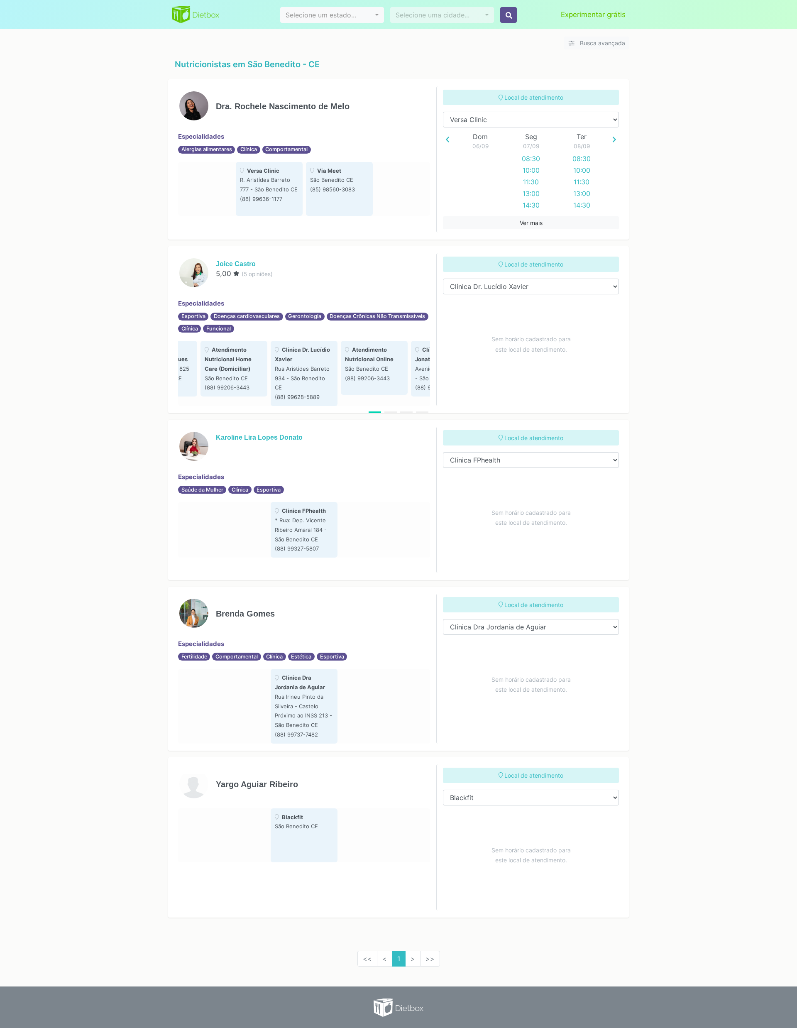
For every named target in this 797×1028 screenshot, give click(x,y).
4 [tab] (422, 412)
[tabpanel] (269, 189)
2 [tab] (390, 412)
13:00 (531, 193)
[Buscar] (508, 15)
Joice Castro (236, 263)
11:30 (531, 182)
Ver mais (531, 222)
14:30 (531, 205)
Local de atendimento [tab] (533, 97)
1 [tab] (375, 412)
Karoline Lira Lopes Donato (259, 437)
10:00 (531, 170)
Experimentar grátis (593, 14)
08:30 (531, 158)
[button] (332, 15)
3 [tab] (406, 412)
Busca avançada (601, 43)
